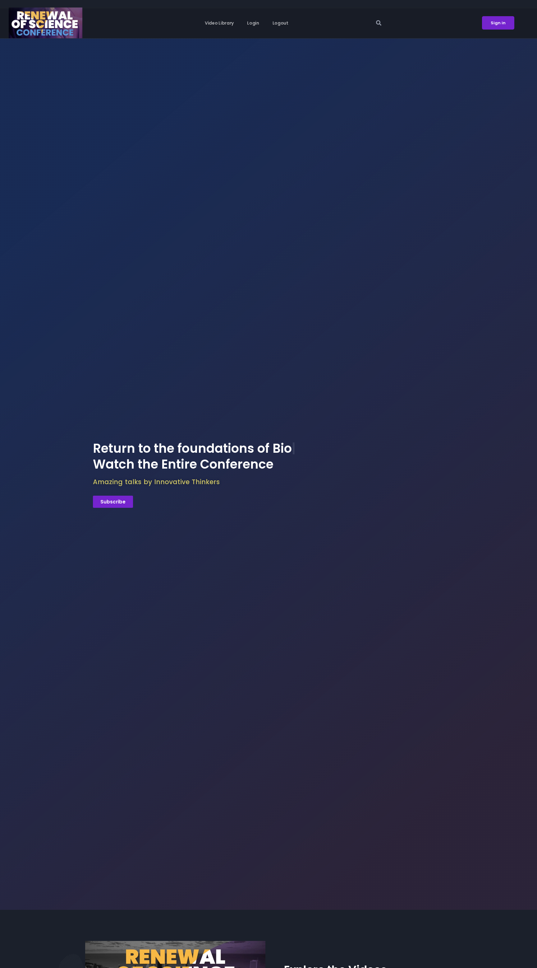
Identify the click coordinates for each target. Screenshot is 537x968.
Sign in (498, 23)
